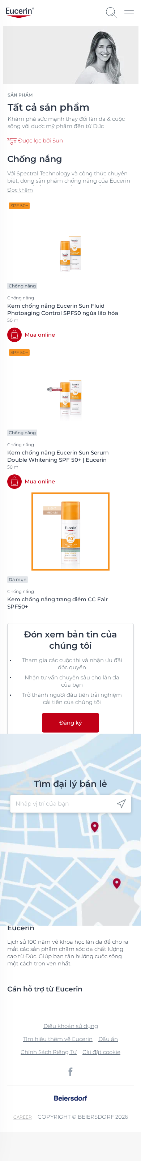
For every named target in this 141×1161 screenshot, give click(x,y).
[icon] (121, 803)
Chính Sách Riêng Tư (49, 1052)
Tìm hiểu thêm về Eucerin (58, 1039)
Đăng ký (70, 722)
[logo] (20, 13)
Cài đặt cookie (101, 1052)
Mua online (40, 334)
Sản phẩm (20, 95)
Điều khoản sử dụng (70, 1026)
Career (22, 1117)
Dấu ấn (108, 1039)
